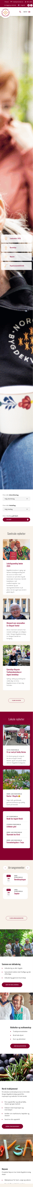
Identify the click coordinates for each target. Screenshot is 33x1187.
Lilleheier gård (11, 826)
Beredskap (12, 247)
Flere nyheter (16, 700)
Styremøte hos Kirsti (13, 834)
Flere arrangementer (16, 918)
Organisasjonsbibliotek (16, 266)
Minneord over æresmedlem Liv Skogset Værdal (16, 624)
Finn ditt (11, 495)
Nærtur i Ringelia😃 (13, 796)
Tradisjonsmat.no (17, 2)
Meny (25, 12)
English (23, 5)
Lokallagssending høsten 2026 (15, 564)
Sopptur (16, 893)
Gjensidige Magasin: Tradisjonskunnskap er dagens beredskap (14, 672)
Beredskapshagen (20, 879)
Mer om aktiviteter (20, 1046)
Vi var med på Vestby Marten (16, 752)
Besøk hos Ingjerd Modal (15, 818)
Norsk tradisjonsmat (12, 1126)
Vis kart (8, 519)
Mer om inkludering (12, 985)
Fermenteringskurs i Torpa (15, 842)
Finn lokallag (10, 516)
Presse (7, 2)
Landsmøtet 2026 (15, 238)
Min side (29, 2)
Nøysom (12, 257)
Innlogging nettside (10, 5)
